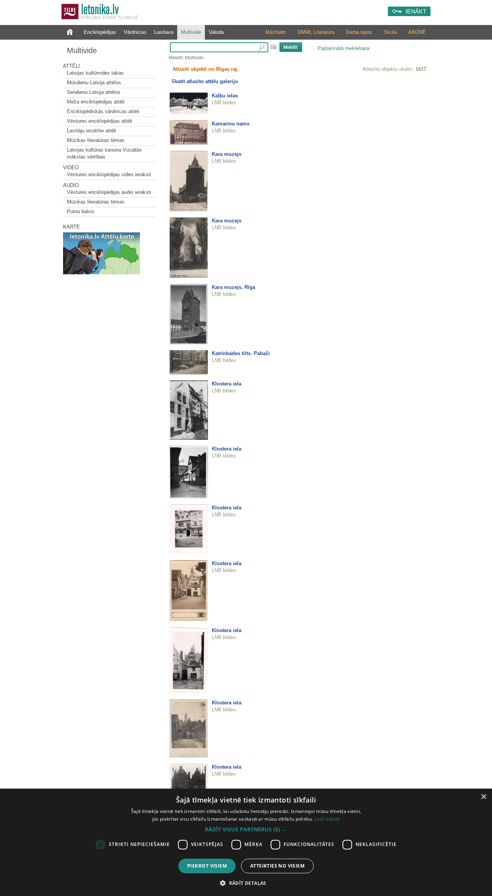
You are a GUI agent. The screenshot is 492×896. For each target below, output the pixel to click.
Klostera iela (226, 384)
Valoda (216, 32)
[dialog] (246, 842)
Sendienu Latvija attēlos (93, 92)
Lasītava (163, 32)
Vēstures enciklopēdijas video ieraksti (109, 174)
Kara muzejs (226, 154)
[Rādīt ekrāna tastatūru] (273, 46)
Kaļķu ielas (225, 95)
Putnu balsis (81, 211)
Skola (390, 32)
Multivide (191, 32)
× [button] (483, 797)
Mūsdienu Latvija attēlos (94, 82)
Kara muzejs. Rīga (233, 287)
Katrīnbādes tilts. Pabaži (241, 353)
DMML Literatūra (316, 32)
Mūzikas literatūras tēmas (96, 140)
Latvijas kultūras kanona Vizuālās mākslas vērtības (104, 153)
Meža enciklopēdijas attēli (96, 102)
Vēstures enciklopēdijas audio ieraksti (109, 192)
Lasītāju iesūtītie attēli (91, 130)
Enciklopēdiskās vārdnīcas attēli (103, 111)
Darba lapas (359, 32)
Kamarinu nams (230, 124)
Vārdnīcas (135, 32)
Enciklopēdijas (100, 32)
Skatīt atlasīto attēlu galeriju (204, 81)
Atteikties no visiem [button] (277, 866)
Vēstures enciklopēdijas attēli (99, 121)
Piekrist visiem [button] (207, 866)
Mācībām (275, 32)
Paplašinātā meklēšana (343, 48)
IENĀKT (416, 11)
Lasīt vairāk (327, 819)
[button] (246, 829)
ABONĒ (417, 32)
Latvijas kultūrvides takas (95, 73)
